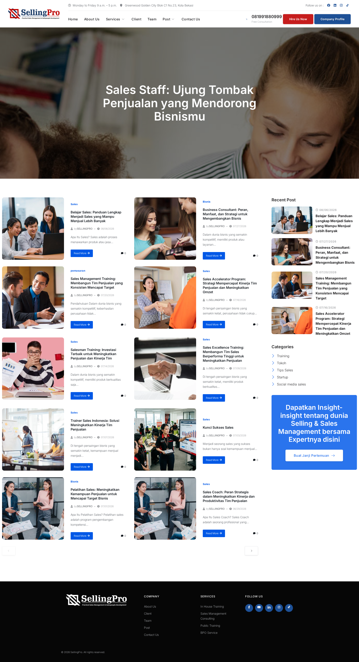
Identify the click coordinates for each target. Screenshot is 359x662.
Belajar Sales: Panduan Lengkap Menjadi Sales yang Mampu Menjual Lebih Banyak (96, 216)
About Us (92, 19)
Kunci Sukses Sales (218, 427)
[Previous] (8, 550)
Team (152, 19)
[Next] (251, 550)
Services (113, 19)
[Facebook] (329, 5)
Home (73, 19)
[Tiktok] (289, 608)
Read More (80, 253)
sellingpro (84, 228)
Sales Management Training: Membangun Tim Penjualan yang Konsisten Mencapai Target (97, 283)
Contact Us (191, 19)
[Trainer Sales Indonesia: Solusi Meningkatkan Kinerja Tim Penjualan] (33, 439)
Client (136, 19)
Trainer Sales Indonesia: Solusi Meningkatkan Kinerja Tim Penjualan (95, 424)
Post (166, 19)
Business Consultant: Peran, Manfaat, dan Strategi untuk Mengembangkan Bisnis (225, 214)
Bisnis (207, 201)
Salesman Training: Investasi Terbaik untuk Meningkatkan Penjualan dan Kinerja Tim (93, 354)
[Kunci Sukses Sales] (165, 439)
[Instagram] (341, 5)
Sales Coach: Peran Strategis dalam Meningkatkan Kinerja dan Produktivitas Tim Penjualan (229, 496)
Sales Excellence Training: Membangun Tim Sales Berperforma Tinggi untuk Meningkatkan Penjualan (223, 353)
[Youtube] (259, 608)
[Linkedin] (335, 5)
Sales (74, 204)
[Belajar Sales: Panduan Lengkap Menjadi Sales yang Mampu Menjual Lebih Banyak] (33, 228)
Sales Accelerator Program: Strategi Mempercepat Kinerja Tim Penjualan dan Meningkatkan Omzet (230, 285)
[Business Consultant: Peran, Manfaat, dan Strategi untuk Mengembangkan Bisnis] (165, 228)
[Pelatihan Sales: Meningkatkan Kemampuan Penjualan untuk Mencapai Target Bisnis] (33, 508)
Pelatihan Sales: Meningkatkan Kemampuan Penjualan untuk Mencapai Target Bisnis (95, 493)
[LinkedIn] (269, 608)
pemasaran (78, 270)
